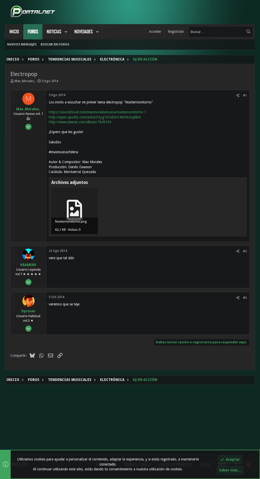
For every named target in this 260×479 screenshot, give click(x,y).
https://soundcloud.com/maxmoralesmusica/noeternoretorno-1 (97, 112)
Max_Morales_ (24, 81)
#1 (245, 95)
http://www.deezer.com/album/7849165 (80, 122)
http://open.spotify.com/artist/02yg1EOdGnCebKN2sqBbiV (95, 117)
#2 (245, 251)
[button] (66, 31)
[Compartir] (237, 95)
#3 (245, 298)
